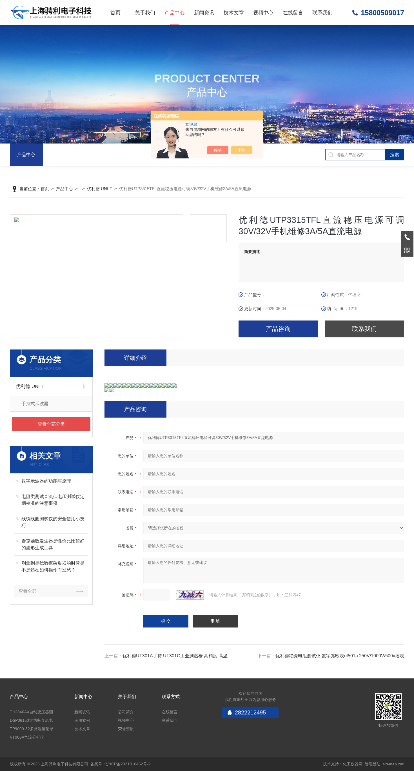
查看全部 (28, 591)
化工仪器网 (352, 764)
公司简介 (126, 712)
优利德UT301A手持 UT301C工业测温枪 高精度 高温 (175, 655)
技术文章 (234, 12)
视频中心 (263, 12)
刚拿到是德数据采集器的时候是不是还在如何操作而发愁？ (52, 566)
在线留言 (293, 12)
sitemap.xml (393, 764)
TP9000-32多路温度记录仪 (32, 730)
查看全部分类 (51, 424)
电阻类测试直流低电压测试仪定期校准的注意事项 (52, 500)
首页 (115, 12)
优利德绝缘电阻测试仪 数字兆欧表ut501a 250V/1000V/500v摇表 (339, 655)
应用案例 (82, 720)
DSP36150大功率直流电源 (31, 721)
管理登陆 (372, 764)
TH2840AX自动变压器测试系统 (31, 713)
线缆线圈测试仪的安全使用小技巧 (52, 522)
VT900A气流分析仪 (27, 737)
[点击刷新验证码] (190, 595)
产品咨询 (278, 328)
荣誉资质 (126, 729)
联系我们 (322, 12)
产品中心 (174, 12)
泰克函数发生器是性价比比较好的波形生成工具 (52, 544)
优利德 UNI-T (99, 188)
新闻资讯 (204, 12)
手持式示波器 (34, 403)
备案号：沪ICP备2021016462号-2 (120, 764)
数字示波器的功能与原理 (46, 481)
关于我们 (145, 12)
